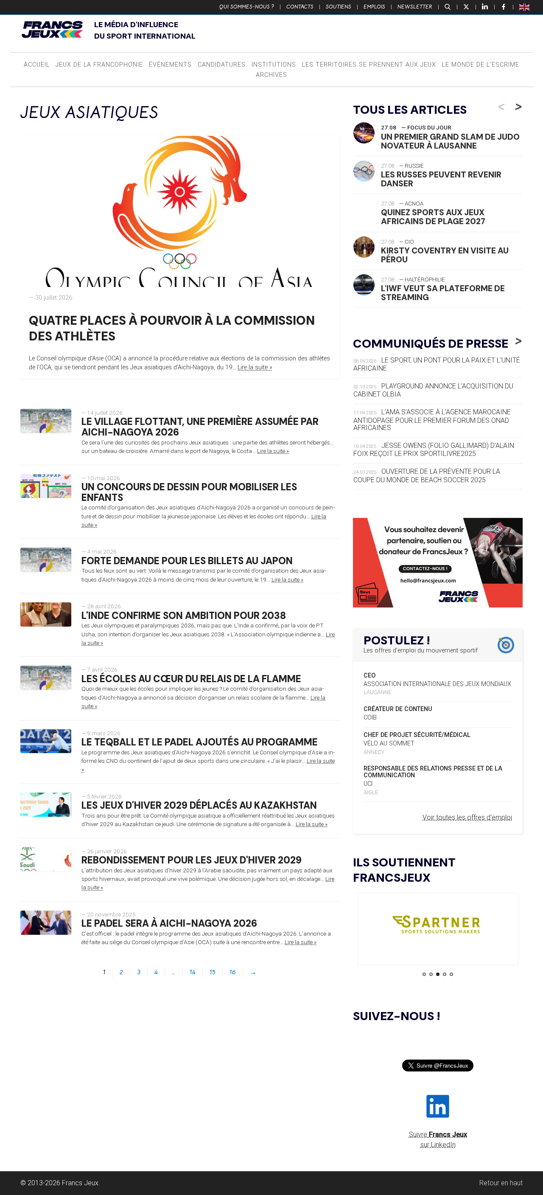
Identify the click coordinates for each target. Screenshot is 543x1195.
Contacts (299, 6)
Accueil (37, 64)
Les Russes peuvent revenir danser (441, 179)
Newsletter (414, 6)
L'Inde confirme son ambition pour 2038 (183, 616)
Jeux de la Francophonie (99, 64)
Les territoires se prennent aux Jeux (369, 64)
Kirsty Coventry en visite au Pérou (445, 255)
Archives (271, 75)
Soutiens (338, 6)
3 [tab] (437, 974)
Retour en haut (501, 1183)
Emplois (374, 6)
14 (193, 972)
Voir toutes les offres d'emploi (467, 817)
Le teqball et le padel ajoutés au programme (199, 742)
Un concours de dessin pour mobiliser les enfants (189, 492)
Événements (170, 64)
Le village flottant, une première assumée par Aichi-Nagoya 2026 (200, 427)
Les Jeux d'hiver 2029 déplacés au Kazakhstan (199, 805)
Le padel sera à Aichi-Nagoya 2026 (169, 923)
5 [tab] (451, 974)
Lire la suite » (255, 367)
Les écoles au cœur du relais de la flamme (191, 679)
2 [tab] (431, 974)
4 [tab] (444, 974)
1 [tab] (424, 974)
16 (233, 972)
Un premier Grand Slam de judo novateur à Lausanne (450, 141)
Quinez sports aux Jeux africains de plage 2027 (433, 217)
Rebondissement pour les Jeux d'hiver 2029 (191, 860)
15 (213, 972)
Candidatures (222, 64)
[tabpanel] (438, 926)
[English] (525, 6)
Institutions (274, 64)
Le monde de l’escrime (480, 64)
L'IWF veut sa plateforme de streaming (443, 293)
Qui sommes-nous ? (246, 6)
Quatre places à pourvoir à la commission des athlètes (172, 328)
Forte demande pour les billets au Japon (187, 561)
